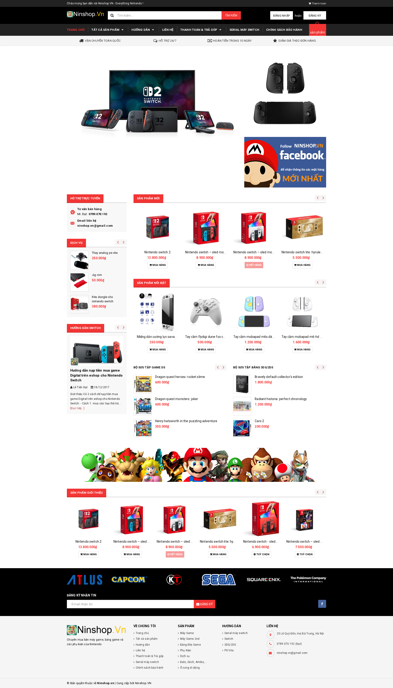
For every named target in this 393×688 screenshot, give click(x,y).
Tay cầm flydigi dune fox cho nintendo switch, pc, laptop (226, 337)
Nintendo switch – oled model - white (260, 252)
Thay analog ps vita (105, 252)
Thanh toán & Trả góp (199, 29)
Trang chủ (76, 29)
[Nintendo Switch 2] (157, 227)
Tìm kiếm (231, 15)
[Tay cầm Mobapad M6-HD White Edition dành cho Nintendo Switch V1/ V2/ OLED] (302, 311)
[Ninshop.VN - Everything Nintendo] (152, 101)
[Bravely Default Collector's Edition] (242, 384)
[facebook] (322, 604)
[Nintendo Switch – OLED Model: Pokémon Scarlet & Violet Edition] (304, 519)
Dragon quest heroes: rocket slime (180, 377)
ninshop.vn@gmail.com (95, 225)
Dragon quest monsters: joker (176, 399)
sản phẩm (317, 32)
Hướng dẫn (141, 29)
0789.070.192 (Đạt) (289, 643)
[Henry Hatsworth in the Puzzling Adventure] (142, 428)
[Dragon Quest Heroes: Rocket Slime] (142, 384)
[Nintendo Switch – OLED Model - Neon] (206, 227)
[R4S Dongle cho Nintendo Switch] (79, 304)
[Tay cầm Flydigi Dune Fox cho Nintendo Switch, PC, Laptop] (206, 311)
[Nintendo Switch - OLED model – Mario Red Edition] (261, 519)
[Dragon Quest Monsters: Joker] (142, 406)
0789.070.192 (98, 214)
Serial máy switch (244, 29)
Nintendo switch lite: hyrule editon (306, 252)
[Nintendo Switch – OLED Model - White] (254, 227)
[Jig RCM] (79, 282)
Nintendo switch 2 (157, 252)
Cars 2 (259, 421)
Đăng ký (315, 15)
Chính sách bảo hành (284, 29)
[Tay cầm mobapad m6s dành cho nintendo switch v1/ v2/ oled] (254, 311)
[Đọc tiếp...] (77, 408)
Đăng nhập (281, 15)
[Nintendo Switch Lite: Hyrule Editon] (302, 227)
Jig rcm (97, 275)
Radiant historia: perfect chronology (281, 399)
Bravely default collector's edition (279, 377)
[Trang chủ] (85, 14)
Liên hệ (168, 29)
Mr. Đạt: (82, 214)
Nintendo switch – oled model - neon (211, 252)
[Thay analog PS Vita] (79, 260)
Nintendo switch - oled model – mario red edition (278, 541)
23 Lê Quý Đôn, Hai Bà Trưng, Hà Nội (300, 633)
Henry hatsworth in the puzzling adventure (186, 421)
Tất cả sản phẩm (105, 29)
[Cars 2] (242, 428)
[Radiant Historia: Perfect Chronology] (242, 406)
